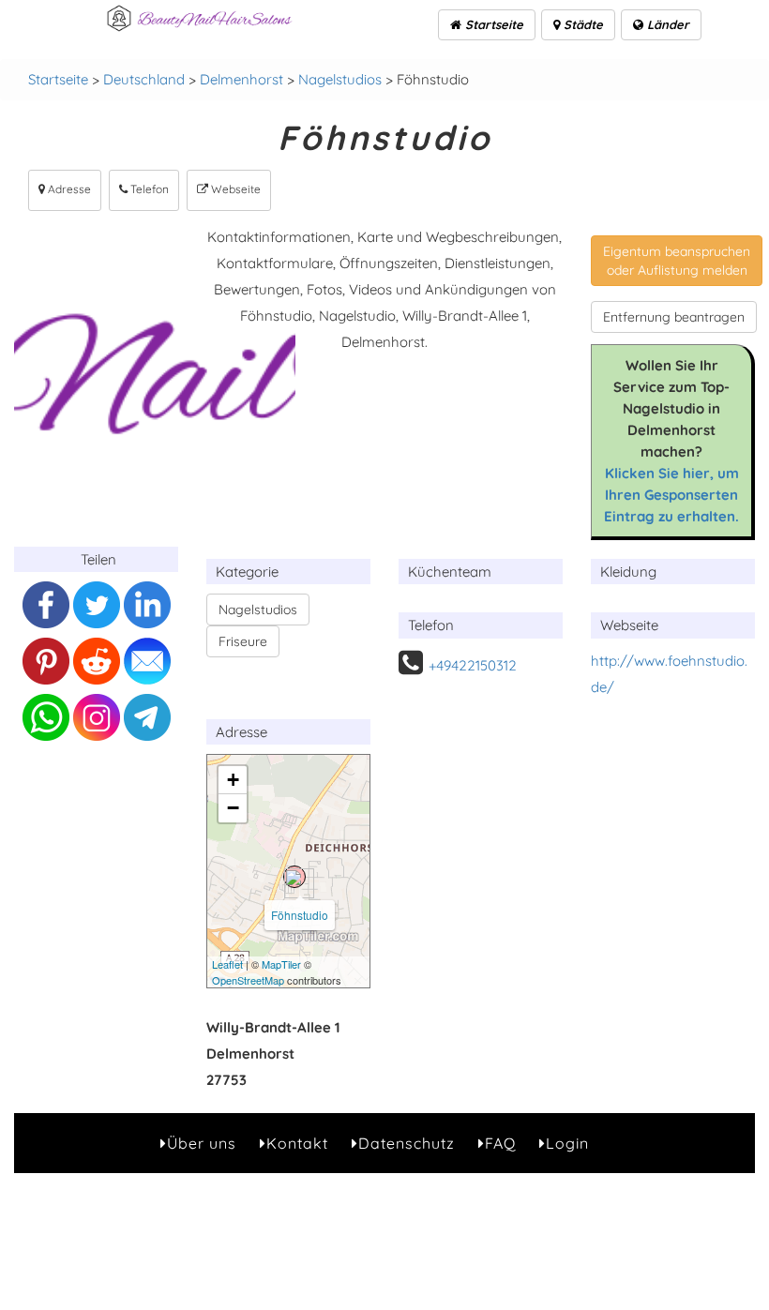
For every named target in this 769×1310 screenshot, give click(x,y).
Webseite (234, 189)
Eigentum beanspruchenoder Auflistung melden (676, 261)
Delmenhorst (241, 79)
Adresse (68, 189)
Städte (581, 24)
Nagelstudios (340, 79)
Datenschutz (406, 1143)
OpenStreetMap (248, 979)
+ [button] (233, 779)
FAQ (500, 1143)
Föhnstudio (299, 915)
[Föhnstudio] (294, 877)
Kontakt (297, 1143)
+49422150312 (473, 665)
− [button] (233, 808)
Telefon (148, 189)
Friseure (243, 641)
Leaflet (227, 963)
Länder (666, 24)
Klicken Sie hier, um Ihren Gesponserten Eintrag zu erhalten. (671, 494)
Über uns (201, 1143)
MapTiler (281, 963)
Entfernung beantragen (674, 317)
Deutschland (144, 79)
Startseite (492, 24)
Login (567, 1143)
